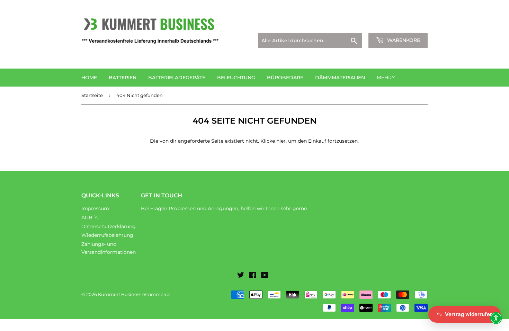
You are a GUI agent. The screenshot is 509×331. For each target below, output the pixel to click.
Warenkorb (403, 40)
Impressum (95, 208)
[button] (496, 318)
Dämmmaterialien (340, 77)
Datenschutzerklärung (108, 226)
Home (89, 77)
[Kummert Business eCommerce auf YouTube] (264, 276)
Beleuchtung (236, 77)
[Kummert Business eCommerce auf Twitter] (240, 276)
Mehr (384, 77)
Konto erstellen (411, 24)
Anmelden (367, 24)
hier (281, 141)
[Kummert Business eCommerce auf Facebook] (252, 276)
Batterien (122, 77)
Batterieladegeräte (176, 77)
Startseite (92, 95)
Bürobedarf (285, 77)
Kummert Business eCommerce (134, 294)
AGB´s (89, 217)
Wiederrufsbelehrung (107, 235)
